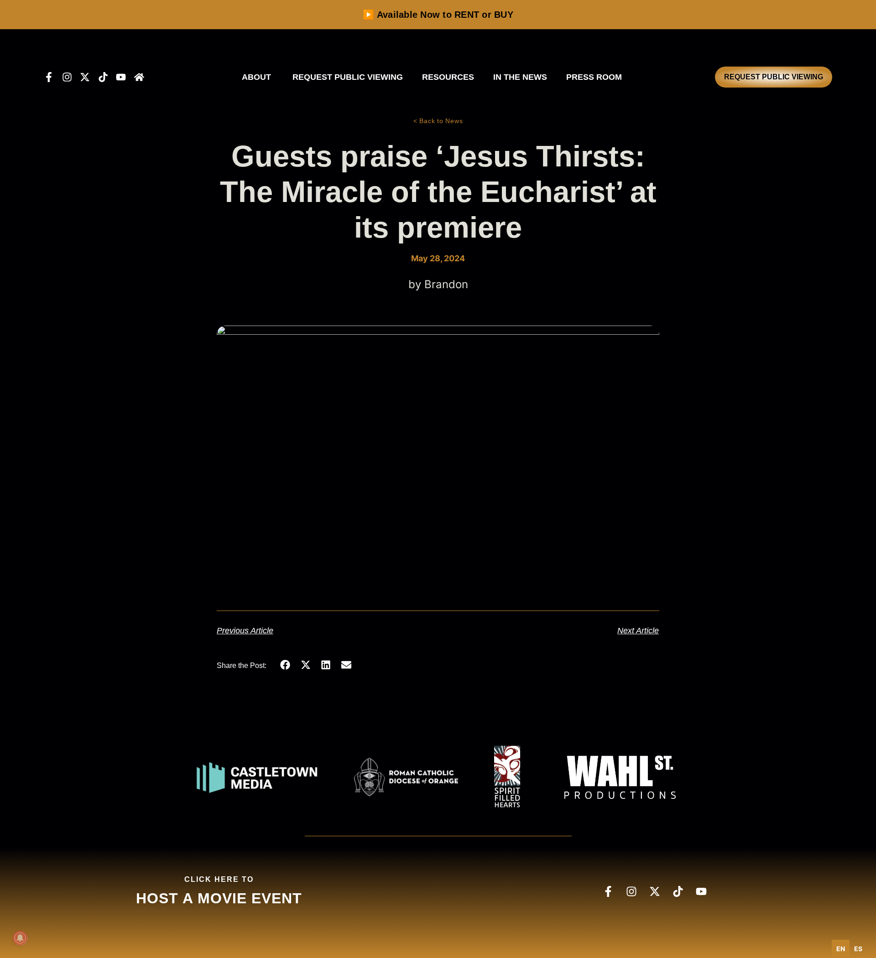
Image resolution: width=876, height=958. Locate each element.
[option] (858, 949)
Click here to (219, 879)
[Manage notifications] (20, 938)
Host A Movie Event (219, 898)
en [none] (840, 949)
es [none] (858, 949)
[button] (285, 665)
